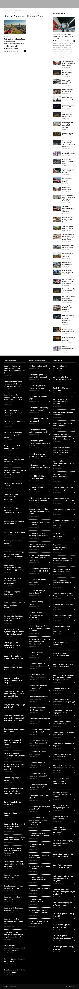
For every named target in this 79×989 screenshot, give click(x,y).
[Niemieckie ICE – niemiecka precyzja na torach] (57, 161)
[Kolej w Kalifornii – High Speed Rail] (57, 91)
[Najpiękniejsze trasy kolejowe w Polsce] (57, 134)
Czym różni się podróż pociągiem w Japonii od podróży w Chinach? (62, 450)
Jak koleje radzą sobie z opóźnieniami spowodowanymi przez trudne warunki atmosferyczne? (14, 44)
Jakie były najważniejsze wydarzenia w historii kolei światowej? (14, 864)
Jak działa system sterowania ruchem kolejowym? (36, 615)
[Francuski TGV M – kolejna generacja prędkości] (57, 219)
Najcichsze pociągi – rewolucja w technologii (68, 180)
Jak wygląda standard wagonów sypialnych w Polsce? (12, 742)
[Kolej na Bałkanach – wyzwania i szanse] (57, 247)
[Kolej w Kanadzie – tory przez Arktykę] (57, 99)
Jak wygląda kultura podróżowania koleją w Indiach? (62, 582)
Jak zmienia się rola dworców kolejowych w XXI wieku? (63, 794)
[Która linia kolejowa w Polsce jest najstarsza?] (57, 338)
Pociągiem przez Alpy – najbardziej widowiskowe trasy (68, 298)
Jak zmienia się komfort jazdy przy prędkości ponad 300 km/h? (39, 628)
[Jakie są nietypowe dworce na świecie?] (57, 228)
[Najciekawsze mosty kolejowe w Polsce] (57, 106)
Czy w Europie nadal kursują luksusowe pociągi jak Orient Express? (39, 641)
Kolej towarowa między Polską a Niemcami (67, 72)
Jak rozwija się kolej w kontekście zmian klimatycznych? (12, 580)
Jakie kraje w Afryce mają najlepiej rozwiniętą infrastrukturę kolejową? (68, 319)
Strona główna (8, 10)
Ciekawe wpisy (71, 986)
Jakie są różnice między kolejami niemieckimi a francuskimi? (13, 850)
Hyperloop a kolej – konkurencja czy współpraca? (67, 307)
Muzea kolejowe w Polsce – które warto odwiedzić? (68, 255)
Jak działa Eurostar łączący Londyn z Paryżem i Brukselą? (63, 843)
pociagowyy (7, 51)
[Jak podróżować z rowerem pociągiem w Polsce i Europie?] (57, 63)
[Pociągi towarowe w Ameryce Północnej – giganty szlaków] (57, 281)
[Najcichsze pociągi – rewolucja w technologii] (57, 180)
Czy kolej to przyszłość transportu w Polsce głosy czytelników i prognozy (14, 384)
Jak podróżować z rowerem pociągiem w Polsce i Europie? (68, 63)
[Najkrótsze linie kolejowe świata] (57, 189)
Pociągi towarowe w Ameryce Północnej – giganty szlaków (68, 281)
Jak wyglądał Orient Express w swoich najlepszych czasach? (15, 472)
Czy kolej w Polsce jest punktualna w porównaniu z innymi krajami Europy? (14, 934)
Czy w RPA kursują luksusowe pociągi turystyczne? (60, 547)
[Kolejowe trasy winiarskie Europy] (57, 265)
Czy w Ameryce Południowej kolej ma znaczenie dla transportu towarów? (64, 677)
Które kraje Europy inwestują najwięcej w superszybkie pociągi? (12, 510)
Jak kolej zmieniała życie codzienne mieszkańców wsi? (67, 114)
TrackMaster (56, 40)
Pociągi (6, 36)
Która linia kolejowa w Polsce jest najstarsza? (68, 339)
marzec (21, 10)
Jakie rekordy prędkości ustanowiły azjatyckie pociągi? (13, 435)
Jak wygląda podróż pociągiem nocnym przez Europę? (13, 680)
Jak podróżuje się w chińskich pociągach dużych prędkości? (64, 891)
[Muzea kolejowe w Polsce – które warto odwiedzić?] (57, 255)
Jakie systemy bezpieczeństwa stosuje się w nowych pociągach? (15, 948)
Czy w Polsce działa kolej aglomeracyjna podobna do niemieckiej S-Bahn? (14, 693)
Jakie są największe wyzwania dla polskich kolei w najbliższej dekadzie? (14, 631)
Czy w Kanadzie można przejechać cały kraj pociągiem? (62, 629)
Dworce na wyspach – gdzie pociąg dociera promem (68, 170)
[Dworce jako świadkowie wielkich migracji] (57, 348)
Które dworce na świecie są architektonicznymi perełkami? (64, 642)
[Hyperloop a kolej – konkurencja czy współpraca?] (57, 308)
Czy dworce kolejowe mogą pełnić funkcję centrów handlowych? (39, 557)
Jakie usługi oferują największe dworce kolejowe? (60, 401)
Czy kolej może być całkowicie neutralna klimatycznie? (12, 645)
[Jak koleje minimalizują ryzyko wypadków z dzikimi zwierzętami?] (57, 208)
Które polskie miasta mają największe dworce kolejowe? (63, 878)
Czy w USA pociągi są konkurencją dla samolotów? (12, 497)
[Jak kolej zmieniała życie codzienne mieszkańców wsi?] (57, 114)
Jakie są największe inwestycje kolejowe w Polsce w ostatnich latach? (63, 436)
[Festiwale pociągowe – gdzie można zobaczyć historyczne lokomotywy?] (57, 142)
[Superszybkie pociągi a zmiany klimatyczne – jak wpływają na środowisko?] (57, 197)
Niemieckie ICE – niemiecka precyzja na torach (68, 161)
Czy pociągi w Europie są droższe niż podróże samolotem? (13, 618)
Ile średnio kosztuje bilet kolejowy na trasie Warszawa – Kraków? (13, 791)
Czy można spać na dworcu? (15, 532)
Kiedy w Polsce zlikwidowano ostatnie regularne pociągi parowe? (14, 567)
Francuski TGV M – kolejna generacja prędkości (67, 219)
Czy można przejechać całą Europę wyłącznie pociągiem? (63, 523)
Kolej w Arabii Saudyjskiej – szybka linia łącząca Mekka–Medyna (63, 36)
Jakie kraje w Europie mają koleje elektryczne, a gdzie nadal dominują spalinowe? (14, 718)
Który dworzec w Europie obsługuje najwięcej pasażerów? (62, 476)
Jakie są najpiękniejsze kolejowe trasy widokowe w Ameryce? (39, 443)
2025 (15, 10)
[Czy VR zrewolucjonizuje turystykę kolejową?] (57, 329)
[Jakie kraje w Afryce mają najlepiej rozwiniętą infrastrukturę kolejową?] (57, 316)
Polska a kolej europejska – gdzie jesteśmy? (67, 82)
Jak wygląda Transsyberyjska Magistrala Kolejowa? (63, 463)
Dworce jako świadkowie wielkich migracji (68, 348)
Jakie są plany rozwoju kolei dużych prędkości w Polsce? (14, 605)
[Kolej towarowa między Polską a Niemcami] (57, 72)
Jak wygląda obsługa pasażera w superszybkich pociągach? (14, 459)
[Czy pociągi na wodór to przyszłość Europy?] (57, 153)
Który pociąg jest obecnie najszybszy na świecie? (68, 272)
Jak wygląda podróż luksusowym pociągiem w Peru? (13, 921)
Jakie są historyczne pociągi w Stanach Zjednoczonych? (61, 781)
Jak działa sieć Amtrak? (38, 366)
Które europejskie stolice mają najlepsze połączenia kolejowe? (39, 511)
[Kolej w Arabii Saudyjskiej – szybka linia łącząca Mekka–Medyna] (64, 24)
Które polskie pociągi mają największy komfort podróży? (14, 766)
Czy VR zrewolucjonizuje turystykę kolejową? (68, 329)
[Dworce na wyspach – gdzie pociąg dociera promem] (57, 170)
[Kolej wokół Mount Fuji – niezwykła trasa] (57, 290)
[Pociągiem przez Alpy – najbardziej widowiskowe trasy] (57, 298)
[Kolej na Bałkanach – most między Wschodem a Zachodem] (57, 123)
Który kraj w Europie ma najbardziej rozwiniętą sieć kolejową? (63, 768)
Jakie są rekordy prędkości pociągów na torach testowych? (14, 826)
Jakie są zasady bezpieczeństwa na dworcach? (60, 829)
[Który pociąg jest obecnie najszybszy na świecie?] (57, 272)
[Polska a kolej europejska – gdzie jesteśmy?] (57, 81)
